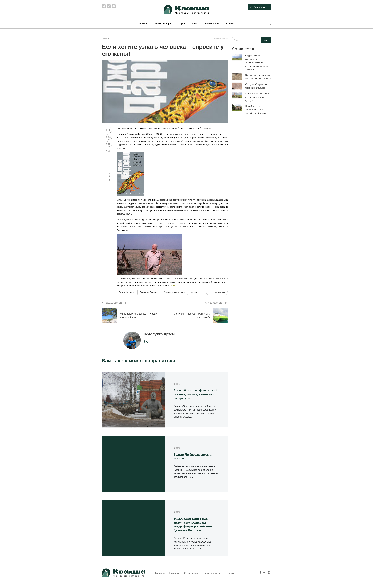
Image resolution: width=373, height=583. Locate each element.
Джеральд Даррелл (149, 292)
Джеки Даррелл (126, 292)
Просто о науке (188, 23)
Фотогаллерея (163, 23)
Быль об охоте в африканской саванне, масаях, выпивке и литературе (195, 394)
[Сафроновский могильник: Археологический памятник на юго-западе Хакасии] (238, 57)
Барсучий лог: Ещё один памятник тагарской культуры (257, 97)
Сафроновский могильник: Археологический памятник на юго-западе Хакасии (257, 62)
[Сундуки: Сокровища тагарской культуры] (238, 86)
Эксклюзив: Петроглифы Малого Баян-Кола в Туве (258, 77)
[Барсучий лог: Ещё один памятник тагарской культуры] (238, 95)
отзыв (194, 292)
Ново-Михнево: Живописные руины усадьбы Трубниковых (256, 109)
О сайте (230, 23)
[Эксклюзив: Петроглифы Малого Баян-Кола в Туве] (238, 76)
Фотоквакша (212, 23)
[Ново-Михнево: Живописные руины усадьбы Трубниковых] (238, 107)
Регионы (143, 23)
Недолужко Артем (159, 334)
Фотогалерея (191, 573)
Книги (105, 39)
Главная (160, 573)
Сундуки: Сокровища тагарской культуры (256, 86)
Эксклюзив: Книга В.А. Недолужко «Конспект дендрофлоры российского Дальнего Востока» (193, 524)
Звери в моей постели (174, 292)
